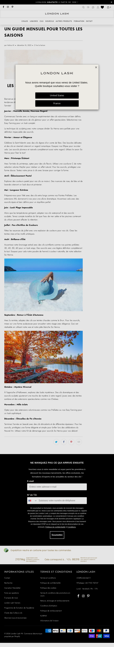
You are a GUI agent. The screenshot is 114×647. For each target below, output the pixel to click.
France (56, 103)
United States (57, 95)
